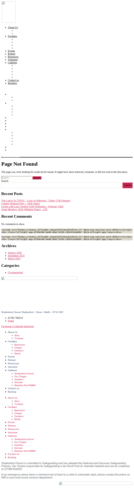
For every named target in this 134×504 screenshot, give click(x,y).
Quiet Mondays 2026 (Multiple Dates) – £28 (24, 209)
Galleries (12, 62)
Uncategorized (15, 272)
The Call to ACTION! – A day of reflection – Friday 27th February (36, 200)
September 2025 (16, 255)
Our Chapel (20, 68)
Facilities (12, 36)
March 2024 (14, 258)
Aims (17, 30)
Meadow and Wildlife (25, 77)
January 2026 (15, 252)
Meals (17, 48)
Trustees (18, 33)
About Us (13, 27)
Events (11, 51)
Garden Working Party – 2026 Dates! (20, 203)
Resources (13, 56)
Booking (12, 83)
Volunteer (13, 59)
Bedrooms (19, 39)
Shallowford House (24, 65)
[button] (67, 88)
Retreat (11, 53)
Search (4, 181)
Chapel (18, 42)
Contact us (13, 80)
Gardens (18, 45)
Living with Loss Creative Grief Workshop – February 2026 (32, 206)
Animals (18, 74)
